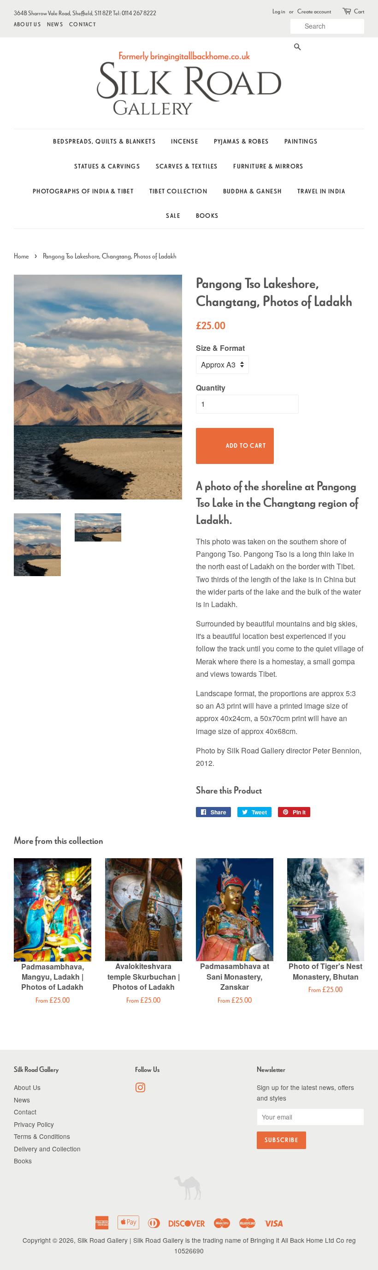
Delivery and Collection (47, 1148)
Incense (184, 141)
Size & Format (220, 348)
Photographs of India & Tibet (83, 191)
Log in (278, 11)
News (55, 24)
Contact (82, 24)
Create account (314, 11)
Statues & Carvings (107, 166)
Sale (173, 216)
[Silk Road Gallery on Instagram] (140, 1089)
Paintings (301, 141)
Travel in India (321, 191)
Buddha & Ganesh (252, 191)
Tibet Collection (178, 191)
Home (21, 256)
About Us (27, 24)
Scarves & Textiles (187, 166)
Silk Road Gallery (102, 1240)
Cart (359, 11)
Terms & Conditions (42, 1136)
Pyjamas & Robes (241, 141)
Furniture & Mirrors (268, 166)
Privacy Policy (34, 1124)
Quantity (210, 387)
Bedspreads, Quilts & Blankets (104, 141)
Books (207, 216)
